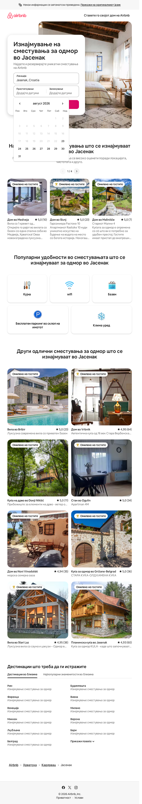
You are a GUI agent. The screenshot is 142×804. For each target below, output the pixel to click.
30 (63, 148)
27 (41, 148)
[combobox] (46, 80)
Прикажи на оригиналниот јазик (101, 4)
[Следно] (77, 171)
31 (19, 156)
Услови (79, 797)
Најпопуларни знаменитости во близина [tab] (68, 674)
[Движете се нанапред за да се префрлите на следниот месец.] (62, 103)
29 (55, 148)
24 (19, 148)
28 (48, 148)
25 (26, 148)
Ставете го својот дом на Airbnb (107, 15)
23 (62, 141)
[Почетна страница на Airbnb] (16, 15)
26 (34, 148)
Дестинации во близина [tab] (22, 674)
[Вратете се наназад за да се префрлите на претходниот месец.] (20, 103)
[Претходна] (63, 171)
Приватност (63, 797)
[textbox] (29, 93)
